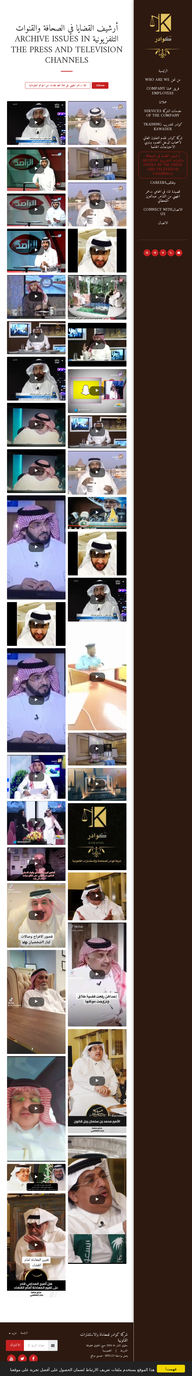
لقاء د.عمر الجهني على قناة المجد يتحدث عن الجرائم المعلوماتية (57, 85)
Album (100, 85)
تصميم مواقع (96, 1356)
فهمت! (171, 1369)
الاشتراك (15, 1345)
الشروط (124, 1350)
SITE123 (109, 1356)
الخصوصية (107, 1350)
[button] (178, 252)
